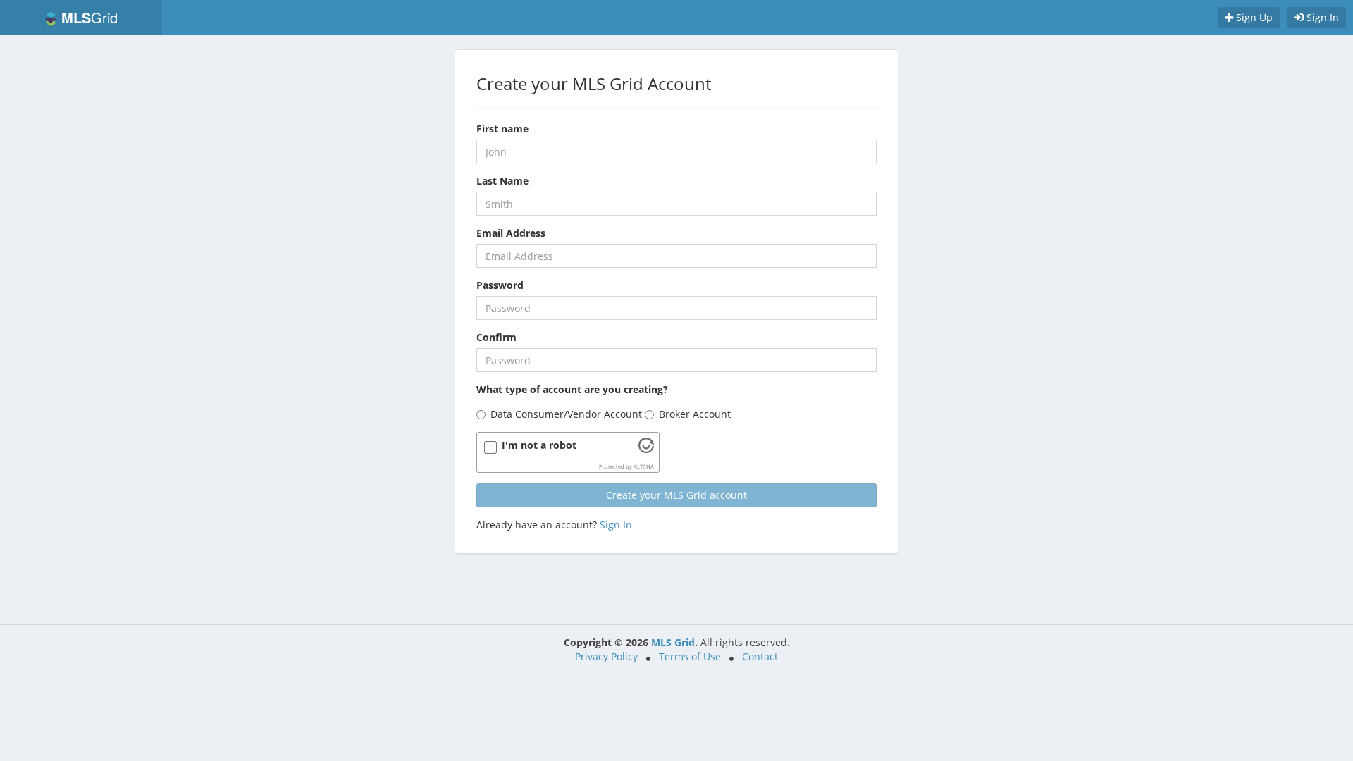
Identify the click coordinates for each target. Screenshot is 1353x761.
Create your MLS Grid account (676, 495)
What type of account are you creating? (572, 389)
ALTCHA (644, 466)
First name (502, 128)
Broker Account (695, 414)
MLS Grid (673, 642)
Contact (760, 656)
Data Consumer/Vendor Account (566, 414)
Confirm (496, 337)
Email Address (510, 233)
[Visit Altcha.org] (646, 449)
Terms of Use (690, 656)
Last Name (502, 180)
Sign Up (1253, 17)
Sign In (1321, 17)
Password (500, 285)
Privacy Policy (606, 656)
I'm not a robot (539, 445)
